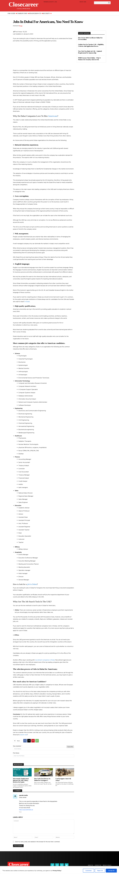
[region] (59, 870)
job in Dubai (32, 584)
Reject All (100, 870)
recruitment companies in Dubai (45, 660)
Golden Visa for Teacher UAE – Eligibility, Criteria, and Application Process (91, 45)
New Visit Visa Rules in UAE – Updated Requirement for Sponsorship (90, 52)
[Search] (109, 2)
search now (23, 734)
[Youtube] (66, 865)
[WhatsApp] (37, 740)
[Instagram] (57, 865)
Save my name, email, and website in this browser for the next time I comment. (37, 841)
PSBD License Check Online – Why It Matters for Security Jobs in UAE (89, 58)
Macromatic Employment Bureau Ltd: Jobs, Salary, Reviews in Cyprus (21, 780)
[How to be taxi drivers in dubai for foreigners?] (43, 772)
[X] (29, 740)
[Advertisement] (43, 56)
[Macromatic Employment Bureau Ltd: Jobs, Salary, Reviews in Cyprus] (22, 772)
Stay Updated (17, 746)
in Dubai (27, 301)
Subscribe (70, 746)
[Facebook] (25, 740)
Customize (88, 870)
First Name (16, 753)
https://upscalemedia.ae (26, 809)
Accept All (111, 870)
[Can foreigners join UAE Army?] (64, 772)
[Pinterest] (33, 740)
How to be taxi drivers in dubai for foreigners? (42, 779)
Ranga (20, 25)
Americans (52, 116)
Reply (20, 811)
